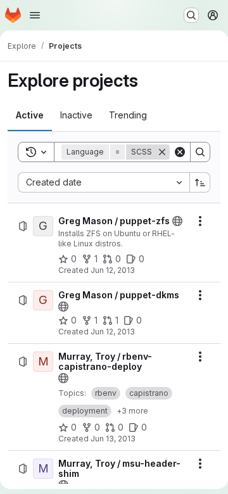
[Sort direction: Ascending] (200, 182)
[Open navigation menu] (35, 15)
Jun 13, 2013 (113, 438)
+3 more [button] (132, 410)
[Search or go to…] (191, 15)
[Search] (200, 152)
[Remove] (162, 152)
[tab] (30, 115)
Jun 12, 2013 (113, 270)
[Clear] (179, 152)
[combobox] (103, 182)
